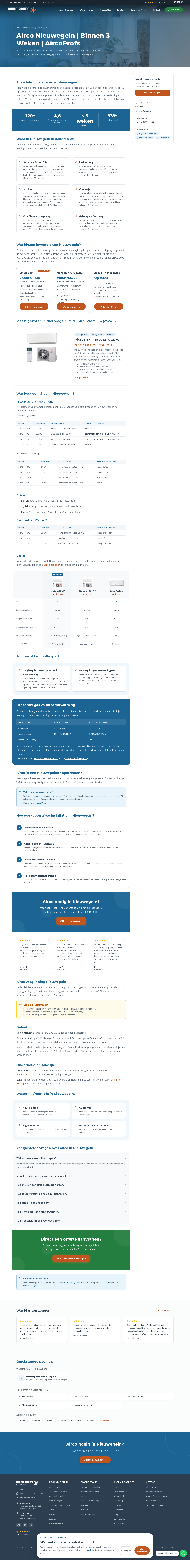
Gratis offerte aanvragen (71, 1258)
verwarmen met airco (46, 758)
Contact (156, 10)
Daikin (51, 1510)
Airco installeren (55, 1487)
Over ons (117, 1487)
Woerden (90, 1421)
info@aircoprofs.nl (33, 2)
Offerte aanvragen (34, 307)
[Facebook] (175, 2)
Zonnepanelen (120, 1519)
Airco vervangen (55, 1500)
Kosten (52, 1514)
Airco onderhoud (56, 1496)
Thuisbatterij (106, 10)
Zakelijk (120, 10)
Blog (116, 1514)
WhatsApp (143, 106)
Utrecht (62, 1282)
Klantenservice (152, 1487)
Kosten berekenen (56, 1523)
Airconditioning (66, 10)
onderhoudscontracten (28, 1074)
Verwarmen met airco (58, 1491)
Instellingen (125, 1550)
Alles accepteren (142, 1550)
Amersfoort (35, 1421)
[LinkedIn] (178, 2)
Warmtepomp (86, 10)
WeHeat (84, 1510)
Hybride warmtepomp (90, 1500)
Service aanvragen (154, 1500)
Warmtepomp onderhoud (92, 1491)
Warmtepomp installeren (91, 1487)
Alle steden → (105, 1421)
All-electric (85, 1505)
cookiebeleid (90, 1550)
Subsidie (52, 1519)
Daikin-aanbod (51, 564)
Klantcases (118, 1510)
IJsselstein (78, 1282)
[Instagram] (182, 2)
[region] (71, 434)
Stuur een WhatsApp (154, 1505)
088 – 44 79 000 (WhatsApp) (31, 1493)
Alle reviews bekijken (165, 1310)
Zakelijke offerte (108, 307)
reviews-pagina (85, 1114)
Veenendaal (76, 1421)
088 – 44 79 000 (15, 2)
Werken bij (118, 1500)
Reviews (117, 1505)
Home (19, 27)
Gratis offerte (175, 10)
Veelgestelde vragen (154, 1491)
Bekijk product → (84, 377)
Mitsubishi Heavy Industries (60, 1505)
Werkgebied (119, 1496)
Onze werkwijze (120, 1491)
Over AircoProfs (138, 10)
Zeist (87, 1282)
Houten (70, 1282)
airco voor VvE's (39, 803)
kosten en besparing (76, 758)
